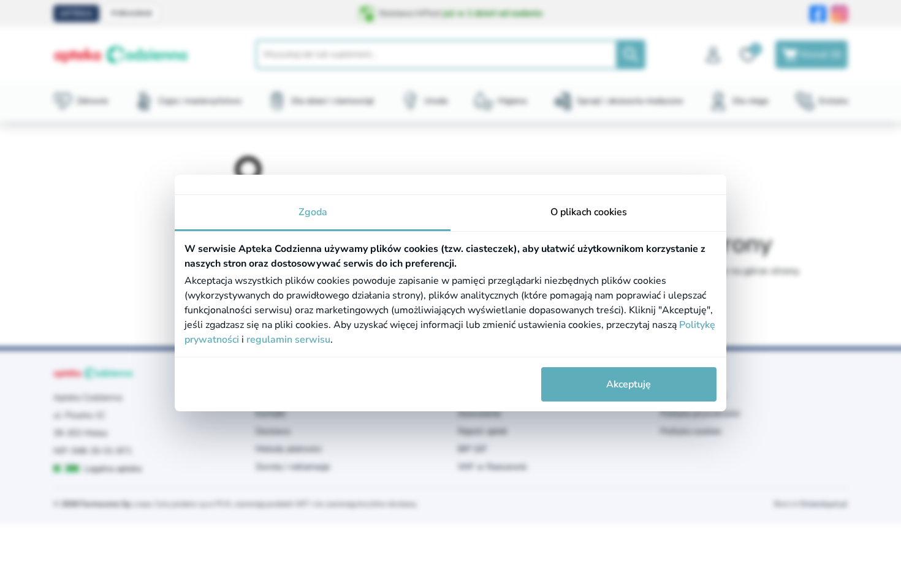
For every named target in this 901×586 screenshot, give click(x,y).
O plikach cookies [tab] (588, 212)
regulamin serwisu (288, 339)
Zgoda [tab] (312, 212)
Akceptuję (628, 384)
